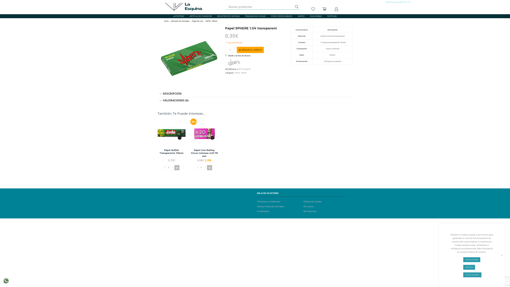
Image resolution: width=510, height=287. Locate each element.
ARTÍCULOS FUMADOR (201, 16)
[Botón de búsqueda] (296, 6)
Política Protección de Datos (270, 206)
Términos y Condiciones (268, 201)
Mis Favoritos (310, 211)
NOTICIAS (332, 16)
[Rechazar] (501, 255)
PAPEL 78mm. (211, 21)
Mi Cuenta (308, 206)
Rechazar (469, 267)
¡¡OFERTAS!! (178, 16)
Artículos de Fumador (180, 21)
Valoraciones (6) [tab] (176, 100)
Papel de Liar (197, 21)
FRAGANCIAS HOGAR (255, 16)
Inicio (166, 21)
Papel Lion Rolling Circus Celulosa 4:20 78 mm (204, 153)
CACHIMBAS (316, 16)
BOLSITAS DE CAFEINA (228, 16)
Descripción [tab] (172, 93)
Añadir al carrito (251, 50)
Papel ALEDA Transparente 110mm (172, 151)
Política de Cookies (312, 201)
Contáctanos (263, 211)
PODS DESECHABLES (281, 16)
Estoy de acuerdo (472, 259)
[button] (176, 167)
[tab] (255, 93)
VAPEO (301, 16)
